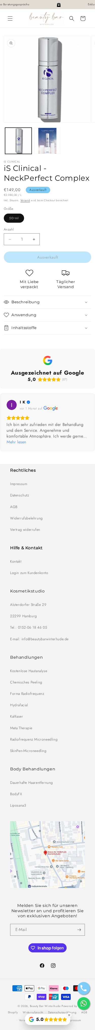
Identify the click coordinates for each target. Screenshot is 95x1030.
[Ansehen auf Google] (12, 405)
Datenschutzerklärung (62, 1012)
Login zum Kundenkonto (29, 572)
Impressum (18, 483)
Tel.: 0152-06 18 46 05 (28, 627)
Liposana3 (18, 805)
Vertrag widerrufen (25, 529)
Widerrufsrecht (33, 1012)
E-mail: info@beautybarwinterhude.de (39, 639)
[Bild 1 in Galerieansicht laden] (18, 141)
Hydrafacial (19, 704)
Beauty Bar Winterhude (45, 1006)
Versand (25, 200)
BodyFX (16, 793)
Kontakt (15, 561)
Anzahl (9, 229)
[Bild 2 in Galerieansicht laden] (47, 141)
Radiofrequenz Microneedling (34, 739)
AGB (13, 506)
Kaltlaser (16, 716)
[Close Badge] (69, 1015)
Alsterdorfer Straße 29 (28, 604)
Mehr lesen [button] (16, 442)
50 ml (16, 219)
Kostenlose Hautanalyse (28, 670)
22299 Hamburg (23, 616)
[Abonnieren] (79, 930)
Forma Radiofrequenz (27, 693)
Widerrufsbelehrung (26, 518)
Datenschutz (19, 495)
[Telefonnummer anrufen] (83, 988)
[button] (10, 18)
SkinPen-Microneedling (28, 750)
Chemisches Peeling (26, 682)
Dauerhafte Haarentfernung (31, 782)
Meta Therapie (21, 727)
